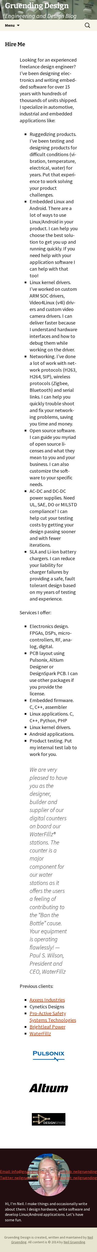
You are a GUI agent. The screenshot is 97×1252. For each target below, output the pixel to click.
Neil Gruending (74, 1242)
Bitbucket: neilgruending (76, 1177)
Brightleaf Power (47, 1027)
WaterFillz (40, 1033)
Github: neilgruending (78, 1171)
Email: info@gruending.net (23, 1171)
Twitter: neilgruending (19, 1177)
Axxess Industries (47, 1000)
